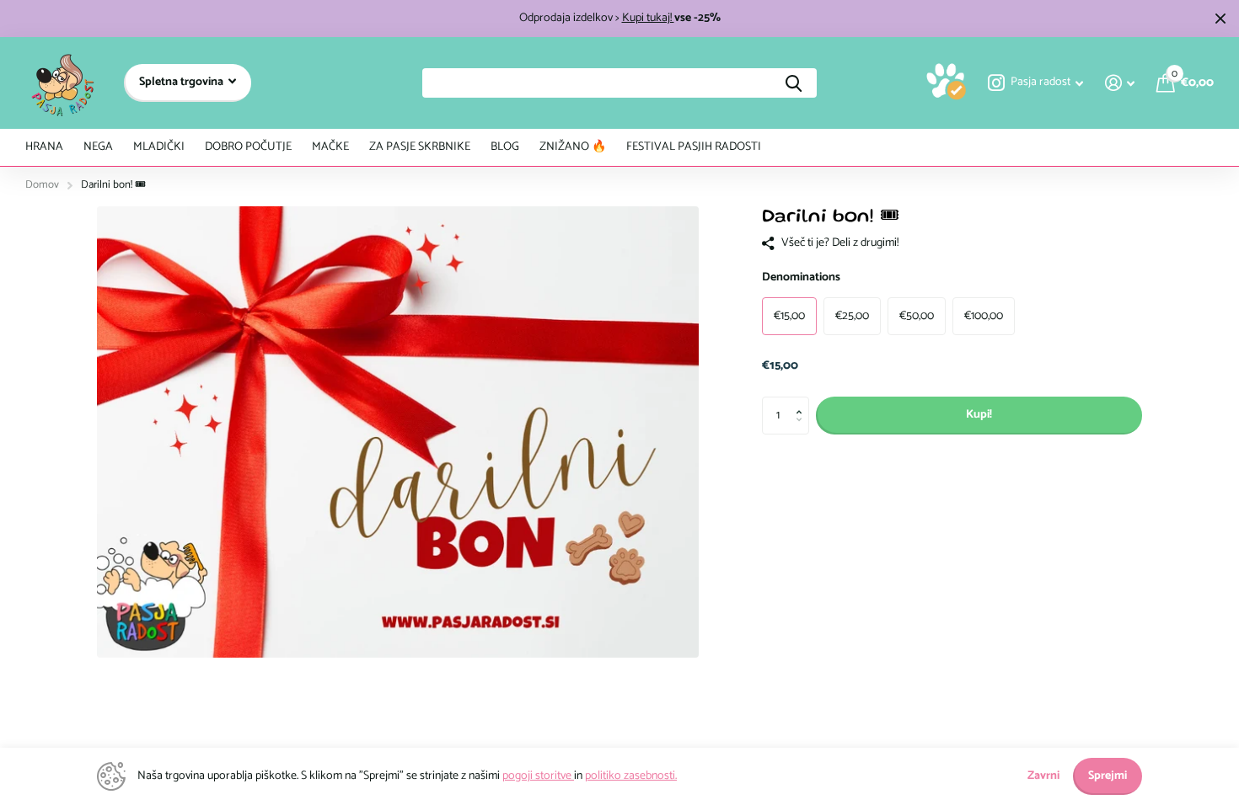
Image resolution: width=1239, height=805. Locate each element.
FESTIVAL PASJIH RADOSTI (693, 147)
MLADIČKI (159, 147)
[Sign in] (1119, 83)
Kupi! (979, 414)
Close (1220, 18)
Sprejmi (1107, 776)
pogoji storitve (538, 776)
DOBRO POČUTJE (248, 147)
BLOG (505, 147)
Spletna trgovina (182, 82)
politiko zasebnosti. (631, 776)
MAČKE (330, 147)
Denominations (801, 277)
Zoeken (793, 83)
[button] (803, 401)
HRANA (44, 147)
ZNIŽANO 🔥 (572, 147)
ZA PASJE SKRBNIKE (419, 147)
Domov (42, 185)
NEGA (98, 147)
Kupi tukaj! (648, 18)
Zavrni (1043, 776)
